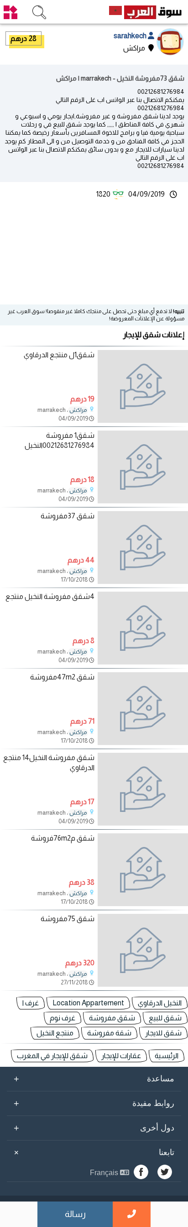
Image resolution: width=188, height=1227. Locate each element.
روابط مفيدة (94, 1103)
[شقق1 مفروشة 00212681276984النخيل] (143, 467)
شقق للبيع (165, 1018)
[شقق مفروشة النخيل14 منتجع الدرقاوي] (143, 789)
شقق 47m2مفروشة (62, 677)
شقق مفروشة (112, 1018)
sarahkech (131, 36)
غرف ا (30, 1003)
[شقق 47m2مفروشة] (143, 708)
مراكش (78, 410)
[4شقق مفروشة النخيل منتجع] (143, 628)
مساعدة (94, 1079)
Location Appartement (88, 1003)
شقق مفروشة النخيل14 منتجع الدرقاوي (48, 762)
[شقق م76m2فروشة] (143, 869)
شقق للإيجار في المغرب (52, 1056)
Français (105, 1172)
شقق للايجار (163, 1033)
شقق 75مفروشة (67, 919)
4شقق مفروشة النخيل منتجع (49, 596)
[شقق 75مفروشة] (143, 950)
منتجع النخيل (55, 1033)
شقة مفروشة (109, 1033)
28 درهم (23, 38)
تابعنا (92, 1152)
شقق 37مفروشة (67, 516)
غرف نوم (62, 1018)
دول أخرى (94, 1128)
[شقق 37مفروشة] (143, 547)
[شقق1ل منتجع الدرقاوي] (143, 386)
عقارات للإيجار (121, 1056)
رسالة (75, 1214)
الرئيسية (166, 1056)
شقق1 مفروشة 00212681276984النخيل (59, 440)
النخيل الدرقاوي (160, 1003)
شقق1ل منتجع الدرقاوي (59, 355)
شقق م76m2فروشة (62, 838)
